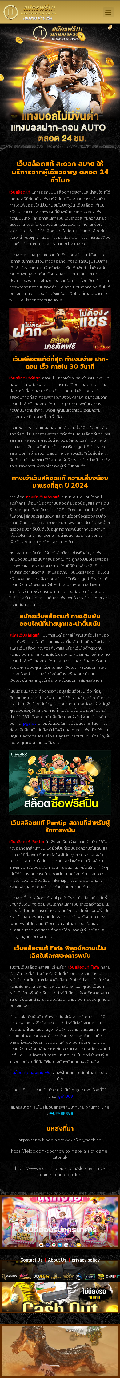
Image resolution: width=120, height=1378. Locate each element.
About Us (57, 1260)
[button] (108, 12)
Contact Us (31, 1260)
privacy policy (86, 1260)
